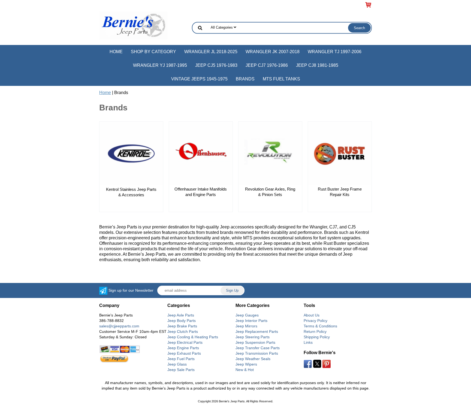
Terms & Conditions (320, 326)
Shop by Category (153, 51)
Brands (245, 79)
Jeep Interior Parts (251, 320)
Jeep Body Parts (181, 320)
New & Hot (244, 369)
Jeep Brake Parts (182, 326)
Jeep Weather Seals (252, 359)
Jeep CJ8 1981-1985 (317, 65)
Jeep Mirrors (246, 326)
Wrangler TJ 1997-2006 (334, 51)
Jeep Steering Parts (252, 337)
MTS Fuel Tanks (281, 79)
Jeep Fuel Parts (181, 359)
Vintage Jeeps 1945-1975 (199, 79)
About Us (311, 315)
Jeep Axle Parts (180, 315)
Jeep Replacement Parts (256, 331)
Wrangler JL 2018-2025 (210, 51)
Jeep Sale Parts (181, 369)
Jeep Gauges (247, 315)
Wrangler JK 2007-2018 (273, 51)
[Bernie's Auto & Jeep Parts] (133, 25)
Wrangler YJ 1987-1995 (160, 65)
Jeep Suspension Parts (255, 342)
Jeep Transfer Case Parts (257, 348)
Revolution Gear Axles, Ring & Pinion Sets (270, 192)
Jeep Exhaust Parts (184, 353)
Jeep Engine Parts (183, 348)
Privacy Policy (315, 320)
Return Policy (315, 331)
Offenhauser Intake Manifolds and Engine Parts (200, 192)
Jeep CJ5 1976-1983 (216, 65)
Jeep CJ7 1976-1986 (267, 65)
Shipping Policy (317, 337)
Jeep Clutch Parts (182, 331)
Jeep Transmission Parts (256, 353)
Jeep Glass (177, 364)
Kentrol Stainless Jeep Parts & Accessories (131, 192)
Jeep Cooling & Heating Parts (192, 337)
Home (116, 51)
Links (308, 342)
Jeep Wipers (246, 364)
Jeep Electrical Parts (185, 342)
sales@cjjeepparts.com (119, 326)
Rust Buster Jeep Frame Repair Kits (340, 192)
